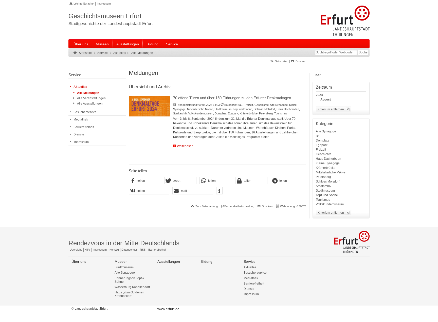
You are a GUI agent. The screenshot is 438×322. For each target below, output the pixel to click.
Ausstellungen (127, 44)
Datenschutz (129, 249)
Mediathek (251, 278)
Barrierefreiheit (157, 249)
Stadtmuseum (325, 190)
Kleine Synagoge (328, 163)
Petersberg (323, 177)
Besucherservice (255, 272)
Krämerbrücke (325, 168)
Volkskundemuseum (330, 204)
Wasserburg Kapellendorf (132, 287)
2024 (319, 95)
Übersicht (76, 249)
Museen (102, 44)
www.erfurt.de (168, 309)
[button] (145, 181)
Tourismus (323, 200)
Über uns (81, 44)
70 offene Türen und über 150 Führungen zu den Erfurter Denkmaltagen (232, 98)
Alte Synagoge (326, 131)
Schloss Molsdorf (327, 181)
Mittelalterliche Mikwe (330, 172)
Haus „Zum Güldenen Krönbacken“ (129, 294)
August (325, 99)
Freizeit (321, 149)
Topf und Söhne (327, 195)
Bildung (152, 44)
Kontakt (114, 249)
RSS (142, 249)
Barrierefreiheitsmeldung (239, 206)
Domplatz (322, 140)
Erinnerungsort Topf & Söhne (129, 280)
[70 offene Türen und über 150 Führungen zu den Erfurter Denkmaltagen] (149, 106)
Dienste (249, 289)
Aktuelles (250, 267)
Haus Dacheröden (328, 158)
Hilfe (87, 249)
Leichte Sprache (84, 3)
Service (172, 44)
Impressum (104, 3)
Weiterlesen (185, 146)
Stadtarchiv (323, 186)
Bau (318, 136)
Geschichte (323, 154)
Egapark (321, 145)
